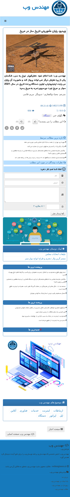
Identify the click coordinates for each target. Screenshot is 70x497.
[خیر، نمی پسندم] (21, 121)
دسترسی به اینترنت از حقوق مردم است (52, 320)
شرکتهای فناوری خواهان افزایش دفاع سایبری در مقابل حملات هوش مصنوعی (40, 307)
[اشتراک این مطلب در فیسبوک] (17, 127)
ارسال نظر (57, 213)
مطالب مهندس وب (61, 489)
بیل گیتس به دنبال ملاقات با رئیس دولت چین (50, 312)
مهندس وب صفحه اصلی (19, 434)
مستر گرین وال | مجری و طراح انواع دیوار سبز (45, 258)
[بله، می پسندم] (35, 121)
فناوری (23, 410)
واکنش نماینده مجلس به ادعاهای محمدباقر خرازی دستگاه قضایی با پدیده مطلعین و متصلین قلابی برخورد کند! (38, 152)
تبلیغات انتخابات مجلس (55, 254)
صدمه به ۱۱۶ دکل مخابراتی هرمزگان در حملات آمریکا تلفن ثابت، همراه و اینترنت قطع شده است (37, 288)
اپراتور (52, 415)
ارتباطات (58, 410)
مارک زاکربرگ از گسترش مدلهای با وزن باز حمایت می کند (46, 146)
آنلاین (13, 410)
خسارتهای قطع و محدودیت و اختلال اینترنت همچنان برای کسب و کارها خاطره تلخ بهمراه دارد (37, 274)
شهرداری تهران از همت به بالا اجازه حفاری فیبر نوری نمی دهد (44, 142)
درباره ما (65, 477)
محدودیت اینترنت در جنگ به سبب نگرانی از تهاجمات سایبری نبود (43, 316)
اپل (61, 415)
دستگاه (46, 115)
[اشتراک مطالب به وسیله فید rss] (12, 127)
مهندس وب (36, 7)
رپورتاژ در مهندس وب (60, 485)
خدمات (35, 410)
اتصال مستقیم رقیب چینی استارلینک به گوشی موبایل (47, 293)
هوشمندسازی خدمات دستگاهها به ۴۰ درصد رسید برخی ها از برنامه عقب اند (40, 157)
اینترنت (46, 410)
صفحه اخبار (55, 429)
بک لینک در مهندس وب (59, 481)
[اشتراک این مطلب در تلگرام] (22, 127)
